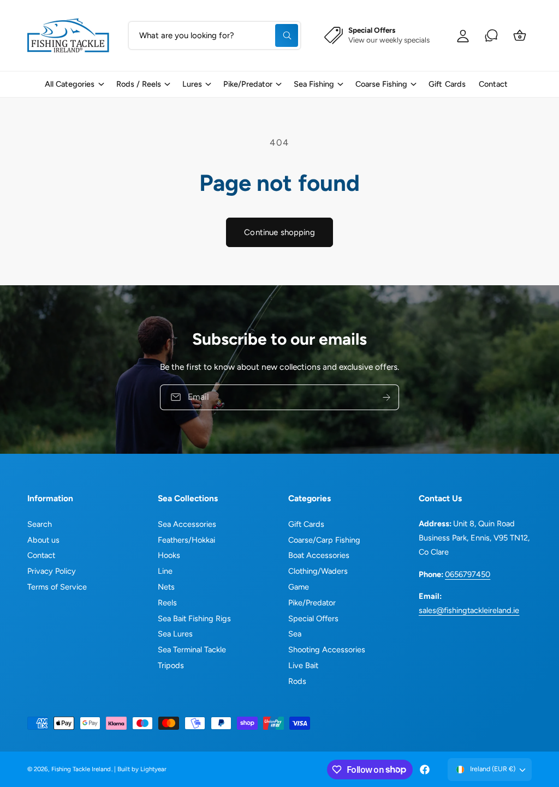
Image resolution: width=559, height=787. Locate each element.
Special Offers (313, 618)
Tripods (171, 665)
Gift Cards (306, 524)
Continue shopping (279, 232)
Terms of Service (57, 587)
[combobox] (214, 35)
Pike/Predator (312, 603)
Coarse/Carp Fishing (324, 540)
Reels (167, 603)
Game (298, 587)
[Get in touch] (491, 35)
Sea (294, 634)
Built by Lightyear (141, 769)
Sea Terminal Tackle (192, 649)
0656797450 (467, 574)
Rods (297, 681)
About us (43, 540)
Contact (41, 555)
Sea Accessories (187, 524)
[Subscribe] (386, 397)
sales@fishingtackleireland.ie (469, 610)
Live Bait (303, 665)
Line (165, 571)
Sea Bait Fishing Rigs (194, 618)
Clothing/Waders (318, 571)
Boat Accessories (318, 555)
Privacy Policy (51, 571)
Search (39, 524)
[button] (73, 84)
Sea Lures (175, 634)
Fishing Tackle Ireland (81, 769)
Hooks (169, 555)
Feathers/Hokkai (186, 540)
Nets (166, 587)
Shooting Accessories (326, 649)
